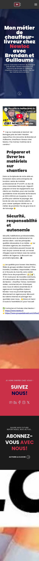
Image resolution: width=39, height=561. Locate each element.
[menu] (36, 4)
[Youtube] (10, 404)
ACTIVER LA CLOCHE (17, 457)
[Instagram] (23, 404)
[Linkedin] (15, 404)
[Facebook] (19, 404)
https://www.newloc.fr (14, 311)
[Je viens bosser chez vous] (17, 4)
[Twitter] (28, 404)
